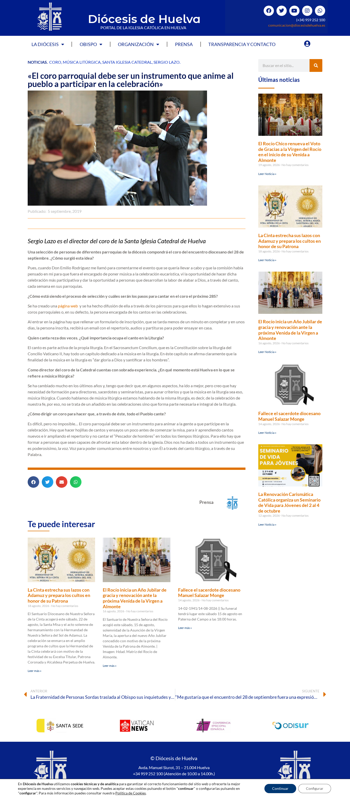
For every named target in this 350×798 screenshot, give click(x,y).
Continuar (280, 788)
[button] (33, 482)
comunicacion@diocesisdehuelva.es (296, 25)
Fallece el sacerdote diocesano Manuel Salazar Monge (209, 592)
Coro (55, 62)
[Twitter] (281, 11)
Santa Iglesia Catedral (127, 62)
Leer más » (35, 671)
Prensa (184, 44)
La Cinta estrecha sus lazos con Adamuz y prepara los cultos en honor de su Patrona (59, 595)
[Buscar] (316, 65)
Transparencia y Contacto (241, 44)
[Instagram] (307, 11)
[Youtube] (294, 11)
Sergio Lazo (166, 62)
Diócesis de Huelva (144, 19)
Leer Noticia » (267, 174)
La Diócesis (45, 44)
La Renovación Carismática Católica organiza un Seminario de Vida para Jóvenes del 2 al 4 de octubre (289, 502)
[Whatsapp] (320, 11)
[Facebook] (269, 11)
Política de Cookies (130, 793)
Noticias (37, 62)
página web (68, 305)
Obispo (88, 44)
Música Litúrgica (82, 62)
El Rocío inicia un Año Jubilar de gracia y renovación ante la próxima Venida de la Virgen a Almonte (135, 598)
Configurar (314, 788)
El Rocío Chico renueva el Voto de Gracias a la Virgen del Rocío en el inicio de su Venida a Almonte (289, 152)
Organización (136, 44)
